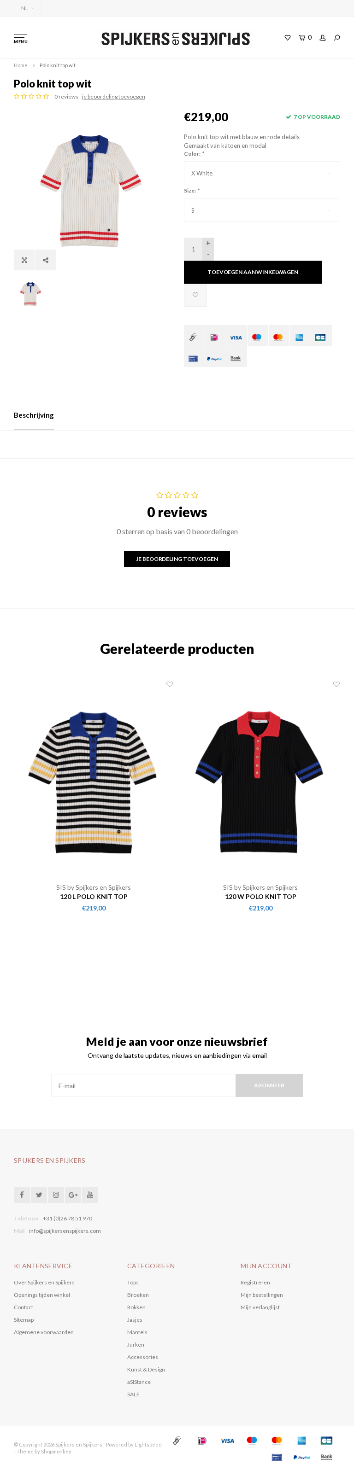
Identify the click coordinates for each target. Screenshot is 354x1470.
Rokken (136, 1307)
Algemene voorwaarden (44, 1332)
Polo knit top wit (58, 65)
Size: (191, 190)
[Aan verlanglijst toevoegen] (195, 295)
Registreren (255, 1282)
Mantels (137, 1332)
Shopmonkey (56, 1451)
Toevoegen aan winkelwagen (252, 271)
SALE (133, 1394)
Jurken (135, 1344)
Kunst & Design (146, 1369)
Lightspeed (148, 1444)
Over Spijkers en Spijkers (44, 1282)
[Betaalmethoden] (194, 335)
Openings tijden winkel (42, 1294)
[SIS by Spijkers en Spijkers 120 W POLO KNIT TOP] (260, 781)
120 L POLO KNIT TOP (94, 896)
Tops (133, 1282)
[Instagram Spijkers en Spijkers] (56, 1195)
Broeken (138, 1294)
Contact (23, 1307)
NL (24, 8)
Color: (194, 153)
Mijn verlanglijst (260, 1307)
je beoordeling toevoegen (113, 96)
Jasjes (134, 1319)
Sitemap (24, 1319)
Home (21, 65)
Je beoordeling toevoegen (177, 558)
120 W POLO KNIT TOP (260, 896)
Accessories (142, 1356)
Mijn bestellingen (262, 1294)
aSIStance (139, 1381)
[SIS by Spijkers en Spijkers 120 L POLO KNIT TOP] (93, 781)
